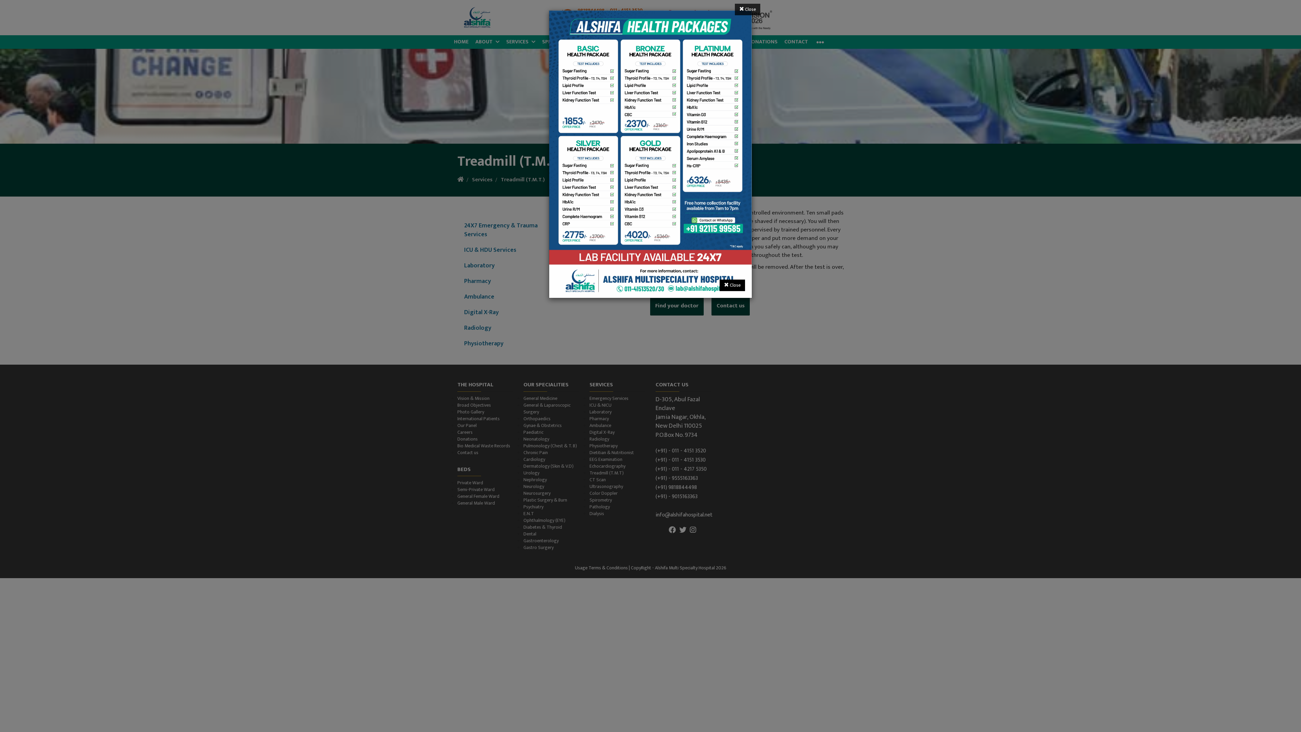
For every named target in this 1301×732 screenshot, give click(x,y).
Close (750, 9)
